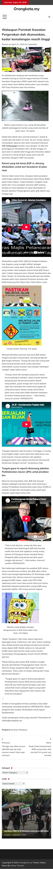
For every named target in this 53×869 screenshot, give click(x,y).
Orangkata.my (26, 8)
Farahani (7, 835)
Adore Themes (17, 865)
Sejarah (8, 827)
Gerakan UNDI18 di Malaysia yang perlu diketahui (26, 831)
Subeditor (32, 44)
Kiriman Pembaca (19, 729)
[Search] (49, 17)
